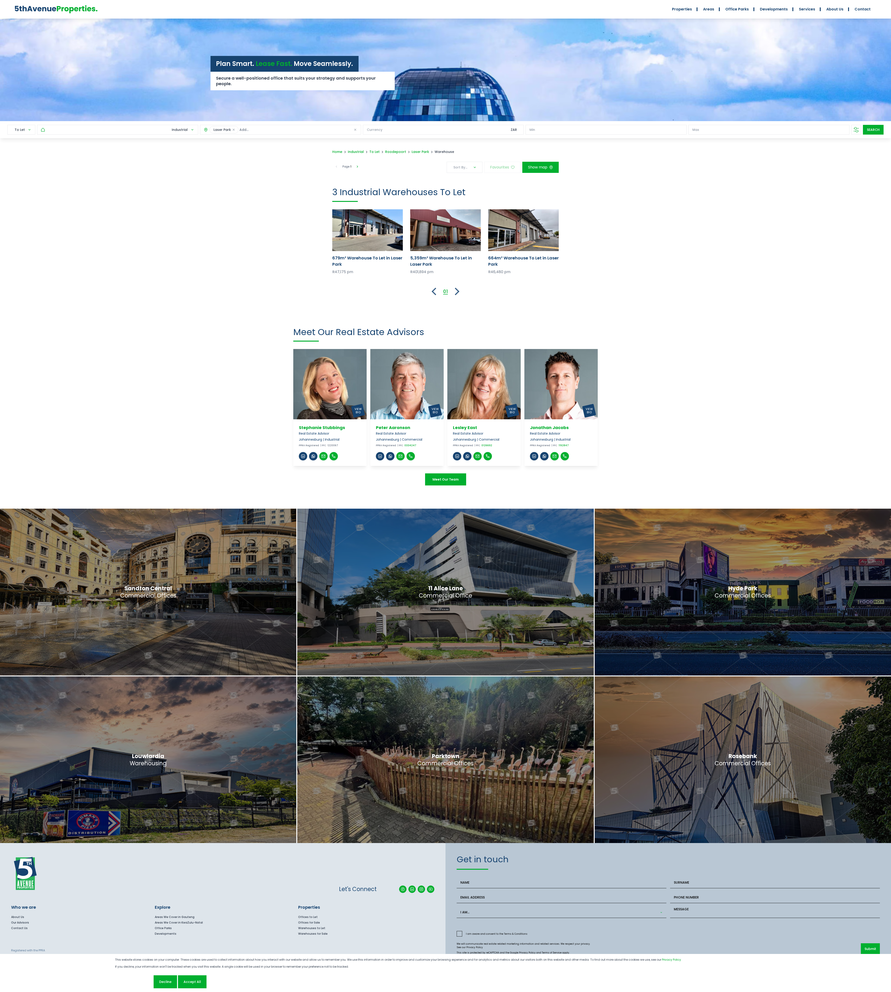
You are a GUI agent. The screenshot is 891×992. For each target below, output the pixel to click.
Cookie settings (134, 981)
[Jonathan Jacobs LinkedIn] (534, 456)
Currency (374, 129)
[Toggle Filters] (856, 130)
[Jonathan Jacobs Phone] (565, 456)
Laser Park (420, 151)
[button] (234, 130)
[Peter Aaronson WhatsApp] (390, 456)
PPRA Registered (309, 445)
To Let (374, 151)
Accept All (192, 981)
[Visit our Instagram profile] (421, 889)
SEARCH (873, 129)
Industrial (356, 151)
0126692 (486, 445)
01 (445, 291)
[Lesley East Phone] (488, 456)
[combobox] (271, 129)
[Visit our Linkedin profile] (412, 889)
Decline (165, 981)
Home (337, 151)
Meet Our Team (446, 479)
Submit (870, 949)
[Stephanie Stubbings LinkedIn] (303, 456)
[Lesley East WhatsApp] (467, 456)
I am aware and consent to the (496, 934)
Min (532, 129)
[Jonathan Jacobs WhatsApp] (544, 456)
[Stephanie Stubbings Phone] (333, 456)
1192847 (563, 445)
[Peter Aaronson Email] (400, 456)
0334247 (410, 445)
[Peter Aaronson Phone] (411, 456)
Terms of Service (552, 952)
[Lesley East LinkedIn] (457, 456)
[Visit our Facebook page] (403, 889)
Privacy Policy (474, 947)
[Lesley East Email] (477, 456)
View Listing (367, 230)
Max (695, 129)
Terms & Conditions (515, 934)
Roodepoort (395, 151)
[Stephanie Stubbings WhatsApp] (313, 456)
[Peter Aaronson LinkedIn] (380, 456)
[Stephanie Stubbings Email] (323, 456)
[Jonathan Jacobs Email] (554, 456)
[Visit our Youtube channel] (430, 889)
